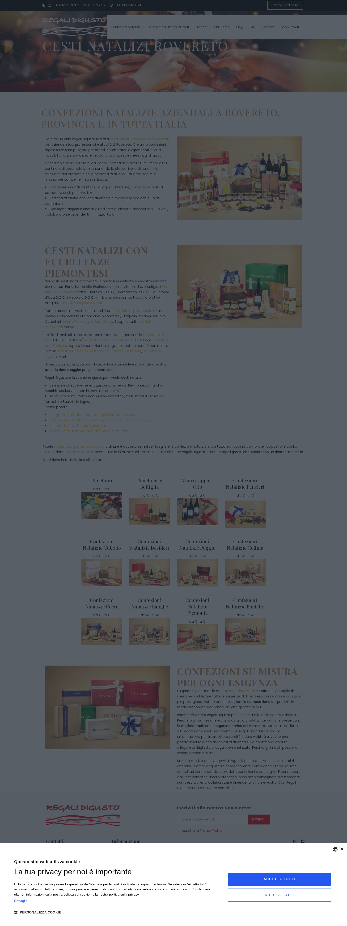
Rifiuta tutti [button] (279, 895)
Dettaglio (20, 901)
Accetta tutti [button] (279, 879)
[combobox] (335, 849)
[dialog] (173, 884)
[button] (117, 912)
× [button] (341, 849)
